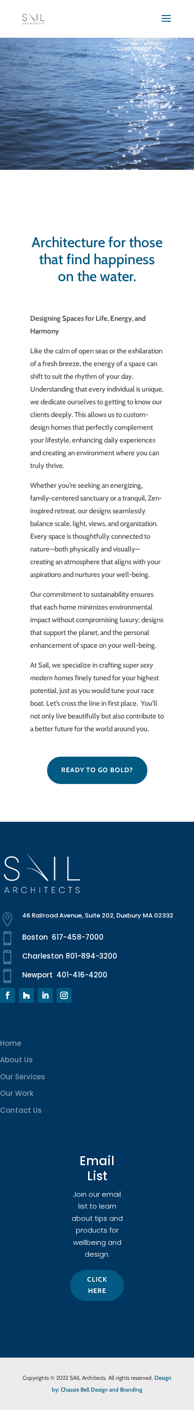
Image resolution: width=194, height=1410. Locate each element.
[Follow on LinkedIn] (45, 995)
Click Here (97, 1285)
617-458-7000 (78, 937)
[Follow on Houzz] (26, 995)
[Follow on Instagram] (64, 995)
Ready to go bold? (97, 770)
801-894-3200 (91, 956)
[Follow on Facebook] (7, 995)
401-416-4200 (82, 975)
